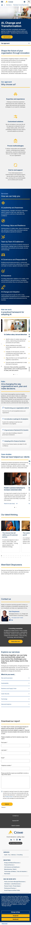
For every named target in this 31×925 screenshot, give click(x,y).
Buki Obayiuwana (14, 611)
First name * (4, 742)
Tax (9, 854)
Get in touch (7, 37)
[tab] (13, 374)
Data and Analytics (6, 704)
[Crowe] (9, 2)
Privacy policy (4, 923)
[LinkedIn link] (11, 840)
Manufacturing (8, 869)
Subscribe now (15, 641)
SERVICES (6, 852)
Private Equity (16, 886)
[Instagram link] (17, 840)
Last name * (4, 750)
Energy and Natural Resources (12, 862)
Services (8, 5)
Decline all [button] (15, 919)
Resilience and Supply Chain (8, 688)
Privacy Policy (9, 796)
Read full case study (9, 503)
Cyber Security (5, 694)
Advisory (13, 854)
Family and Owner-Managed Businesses (14, 881)
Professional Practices (10, 888)
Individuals (7, 883)
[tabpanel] (15, 345)
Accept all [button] (15, 915)
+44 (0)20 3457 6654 (17, 618)
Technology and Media (10, 871)
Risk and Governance (6, 678)
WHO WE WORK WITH (9, 879)
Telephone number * (6, 765)
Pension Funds (8, 886)
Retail (14, 869)
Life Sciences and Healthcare (11, 867)
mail (10, 620)
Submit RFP (15, 820)
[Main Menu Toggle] (2, 1)
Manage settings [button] (15, 912)
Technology (4, 699)
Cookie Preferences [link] (16, 843)
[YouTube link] (20, 840)
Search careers (15, 825)
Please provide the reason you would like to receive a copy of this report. (14, 773)
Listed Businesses (15, 883)
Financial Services (9, 864)
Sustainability (5, 683)
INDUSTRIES (7, 860)
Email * (3, 758)
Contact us (15, 815)
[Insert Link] (14, 840)
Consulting (19, 854)
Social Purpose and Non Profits (12, 890)
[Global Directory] (24, 1)
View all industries (21, 871)
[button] (29, 894)
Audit (5, 854)
